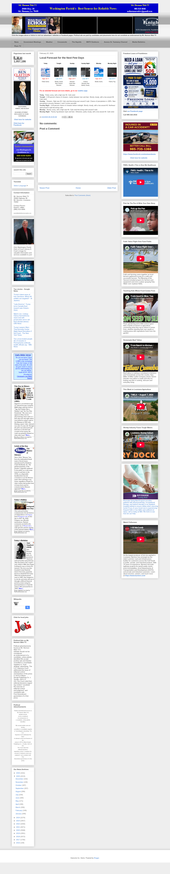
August (18, 791)
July (17, 795)
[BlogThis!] (65, 117)
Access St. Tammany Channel (115, 42)
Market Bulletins (138, 42)
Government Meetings (32, 42)
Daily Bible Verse (23, 355)
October (19, 785)
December (20, 779)
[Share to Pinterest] (72, 117)
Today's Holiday (18, 531)
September (20, 788)
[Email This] (63, 117)
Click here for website (22, 119)
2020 (18, 830)
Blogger (96, 858)
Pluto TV (17, 46)
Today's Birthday (18, 590)
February (19, 810)
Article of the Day (19, 490)
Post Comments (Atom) (82, 195)
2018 (18, 836)
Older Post (111, 188)
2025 (18, 776)
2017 (18, 840)
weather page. (83, 91)
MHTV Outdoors (92, 42)
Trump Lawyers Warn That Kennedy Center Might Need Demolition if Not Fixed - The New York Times (23, 331)
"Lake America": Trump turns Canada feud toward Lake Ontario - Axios (22, 307)
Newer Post (44, 188)
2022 (18, 824)
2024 (18, 817)
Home (78, 188)
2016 (18, 843)
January (19, 814)
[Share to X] (67, 117)
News (16, 42)
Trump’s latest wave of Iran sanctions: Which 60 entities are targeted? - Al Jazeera (23, 297)
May (17, 801)
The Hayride (76, 42)
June (18, 798)
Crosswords (62, 42)
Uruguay (29, 515)
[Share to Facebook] (69, 117)
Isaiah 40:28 (23, 372)
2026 (18, 773)
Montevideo (27, 526)
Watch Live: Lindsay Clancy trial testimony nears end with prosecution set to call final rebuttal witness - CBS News (22, 318)
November (20, 782)
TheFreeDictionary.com (20, 438)
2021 (18, 827)
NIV (29, 372)
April (17, 804)
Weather (49, 42)
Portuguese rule (23, 516)
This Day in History (19, 437)
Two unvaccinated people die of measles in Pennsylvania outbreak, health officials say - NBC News (23, 342)
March (18, 807)
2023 (18, 821)
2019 (18, 833)
